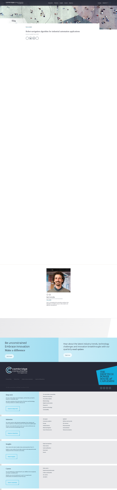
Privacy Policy (8, 379)
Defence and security (67, 421)
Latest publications (47, 447)
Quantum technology (47, 407)
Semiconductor (66, 427)
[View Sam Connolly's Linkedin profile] (47, 295)
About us (71, 2)
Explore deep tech (13, 408)
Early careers (46, 468)
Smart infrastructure (47, 429)
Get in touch (9, 356)
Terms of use (16, 379)
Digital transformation (48, 403)
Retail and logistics (47, 427)
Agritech (65, 418)
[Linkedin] (30, 38)
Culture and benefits (47, 472)
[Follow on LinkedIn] (101, 388)
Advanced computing (47, 396)
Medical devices (46, 425)
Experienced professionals (48, 470)
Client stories (46, 445)
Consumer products (47, 421)
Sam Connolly (30, 34)
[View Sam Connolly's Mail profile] (50, 295)
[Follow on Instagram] (110, 388)
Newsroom (45, 450)
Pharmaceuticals (66, 425)
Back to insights (29, 26)
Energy (44, 423)
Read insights (11, 456)
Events (44, 452)
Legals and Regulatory (39, 379)
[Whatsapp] (33, 38)
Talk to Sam (75, 192)
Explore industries (13, 433)
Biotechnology (46, 400)
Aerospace (45, 418)
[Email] (37, 38)
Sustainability (46, 409)
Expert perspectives (47, 443)
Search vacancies (12, 482)
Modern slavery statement (27, 379)
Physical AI (45, 405)
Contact (99, 2)
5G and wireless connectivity (49, 394)
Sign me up (67, 355)
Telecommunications (67, 429)
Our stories (45, 474)
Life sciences (65, 423)
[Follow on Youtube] (104, 388)
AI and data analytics (47, 398)
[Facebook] (27, 38)
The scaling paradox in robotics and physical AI (32, 324)
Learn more (75, 81)
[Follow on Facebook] (107, 388)
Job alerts (45, 476)
